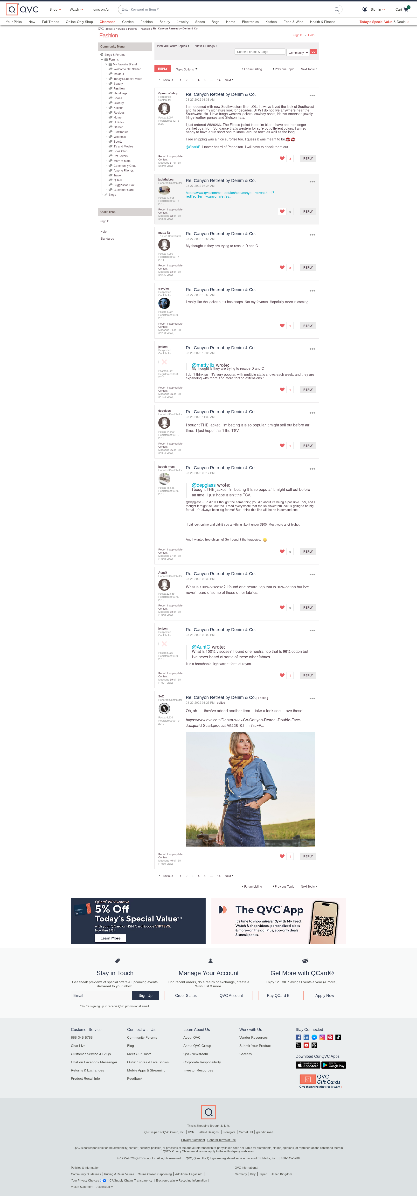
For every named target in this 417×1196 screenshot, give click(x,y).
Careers (245, 1054)
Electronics (250, 22)
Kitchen (271, 22)
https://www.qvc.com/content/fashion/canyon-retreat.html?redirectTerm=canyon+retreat (230, 194)
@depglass (204, 484)
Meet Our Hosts (139, 1054)
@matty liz (203, 364)
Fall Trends (50, 22)
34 (171, 330)
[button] (366, 9)
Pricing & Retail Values (119, 1174)
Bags (215, 22)
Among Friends (124, 170)
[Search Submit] (337, 9)
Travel (118, 175)
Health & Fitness (322, 22)
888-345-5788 (82, 1037)
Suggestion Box (124, 185)
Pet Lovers (121, 156)
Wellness (120, 136)
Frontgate (229, 1132)
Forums (132, 28)
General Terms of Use (221, 1140)
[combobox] (225, 9)
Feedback (134, 1078)
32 (171, 215)
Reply (308, 158)
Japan (263, 1174)
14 (219, 80)
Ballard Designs (208, 1132)
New (31, 22)
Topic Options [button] (185, 69)
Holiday (119, 122)
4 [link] (199, 80)
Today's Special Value (128, 78)
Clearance (107, 22)
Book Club (120, 151)
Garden (128, 22)
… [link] (211, 80)
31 (171, 162)
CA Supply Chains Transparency (131, 1180)
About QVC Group (197, 1046)
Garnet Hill (246, 1132)
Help (311, 35)
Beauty (165, 22)
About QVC (192, 1037)
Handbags (120, 93)
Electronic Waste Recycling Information (181, 1180)
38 (171, 611)
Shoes (200, 22)
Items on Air (100, 9)
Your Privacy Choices (85, 1180)
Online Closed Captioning (155, 1174)
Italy (253, 1174)
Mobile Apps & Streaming (146, 1070)
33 (171, 271)
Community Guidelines (86, 1174)
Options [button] (312, 95)
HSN (191, 1132)
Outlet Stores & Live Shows (148, 1062)
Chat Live (78, 1046)
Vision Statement (82, 1187)
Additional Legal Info (188, 1174)
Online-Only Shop (79, 22)
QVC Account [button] (231, 996)
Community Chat (125, 165)
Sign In (298, 35)
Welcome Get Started (127, 69)
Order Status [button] (186, 996)
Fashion (146, 22)
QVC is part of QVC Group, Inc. (164, 1132)
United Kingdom (281, 1174)
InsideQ (119, 74)
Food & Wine (293, 22)
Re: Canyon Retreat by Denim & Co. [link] (175, 28)
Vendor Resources (253, 1037)
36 (171, 450)
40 (171, 860)
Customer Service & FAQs (91, 1054)
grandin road (264, 1132)
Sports (118, 141)
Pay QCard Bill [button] (279, 996)
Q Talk (118, 180)
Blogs (112, 194)
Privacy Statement (193, 1140)
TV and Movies (123, 146)
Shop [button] (53, 9)
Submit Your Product (255, 1046)
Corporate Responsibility (202, 1062)
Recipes (119, 112)
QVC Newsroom (195, 1054)
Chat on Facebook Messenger (94, 1062)
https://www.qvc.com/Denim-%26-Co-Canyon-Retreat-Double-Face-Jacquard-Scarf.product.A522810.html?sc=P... (243, 722)
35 (171, 394)
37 (171, 555)
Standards (107, 238)
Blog (130, 1046)
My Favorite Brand (125, 64)
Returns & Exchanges (87, 1070)
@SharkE (193, 146)
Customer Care (124, 190)
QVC (101, 28)
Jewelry (182, 22)
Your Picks (14, 22)
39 (171, 679)
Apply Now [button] (324, 996)
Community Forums (142, 1037)
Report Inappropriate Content (170, 157)
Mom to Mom (122, 161)
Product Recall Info (85, 1078)
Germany (241, 1174)
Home (230, 22)
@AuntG (201, 646)
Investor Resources (198, 1070)
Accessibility (105, 1187)
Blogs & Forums (115, 28)
